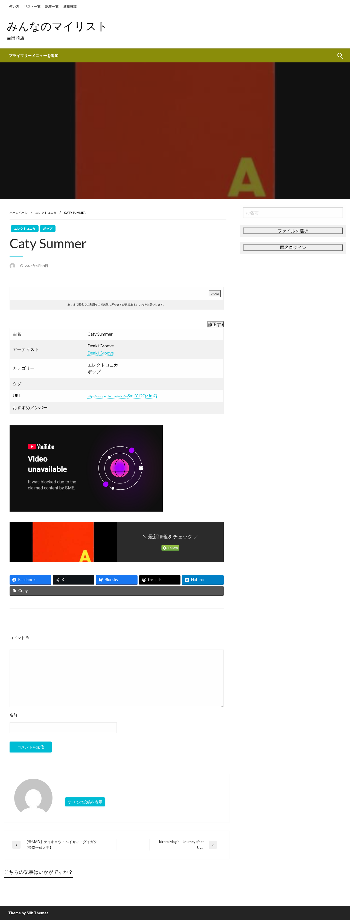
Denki (93, 352)
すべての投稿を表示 (85, 802)
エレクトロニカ (45, 212)
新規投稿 (70, 6)
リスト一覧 (32, 6)
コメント (20, 637)
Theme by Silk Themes (28, 912)
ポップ (47, 228)
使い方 (14, 6)
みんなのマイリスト (57, 26)
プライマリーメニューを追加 (34, 55)
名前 (13, 715)
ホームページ (19, 212)
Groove (107, 352)
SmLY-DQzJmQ (122, 395)
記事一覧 (52, 6)
